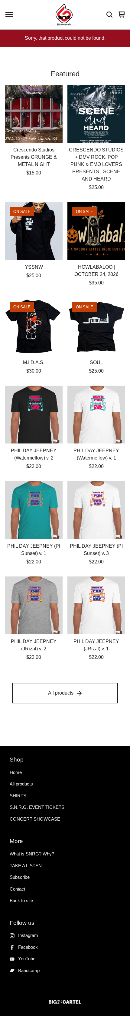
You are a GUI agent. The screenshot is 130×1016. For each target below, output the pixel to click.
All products (60, 693)
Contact (17, 888)
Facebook (28, 947)
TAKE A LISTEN (26, 865)
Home (16, 772)
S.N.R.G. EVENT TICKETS (37, 807)
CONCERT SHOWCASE (35, 819)
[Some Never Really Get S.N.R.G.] (64, 14)
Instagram (28, 935)
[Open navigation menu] (9, 14)
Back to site (21, 900)
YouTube (26, 958)
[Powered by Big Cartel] (65, 1002)
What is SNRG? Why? (32, 853)
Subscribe (20, 877)
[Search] (109, 14)
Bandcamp (29, 970)
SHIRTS (18, 795)
